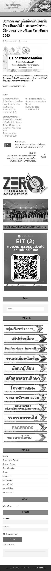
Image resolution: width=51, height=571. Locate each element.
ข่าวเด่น (5, 472)
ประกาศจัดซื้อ (7, 480)
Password (6, 526)
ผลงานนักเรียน (8, 488)
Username (6, 519)
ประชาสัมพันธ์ (8, 484)
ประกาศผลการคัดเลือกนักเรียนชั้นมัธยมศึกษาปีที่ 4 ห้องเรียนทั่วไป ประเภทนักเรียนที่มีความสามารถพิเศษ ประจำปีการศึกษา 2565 (12, 124)
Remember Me (11, 534)
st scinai (24, 41)
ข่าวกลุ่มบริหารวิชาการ (10, 460)
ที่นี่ (24, 86)
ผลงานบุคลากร (8, 492)
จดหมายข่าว (7, 476)
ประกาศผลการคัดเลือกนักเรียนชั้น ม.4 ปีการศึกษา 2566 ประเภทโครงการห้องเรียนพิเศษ (13, 103)
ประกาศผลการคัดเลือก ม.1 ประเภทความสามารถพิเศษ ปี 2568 (36, 101)
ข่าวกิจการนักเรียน (9, 464)
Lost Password (8, 544)
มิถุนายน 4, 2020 (11, 41)
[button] (48, 14)
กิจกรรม (5, 456)
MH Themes (40, 568)
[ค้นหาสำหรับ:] (25, 308)
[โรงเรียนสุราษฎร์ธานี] (25, 10)
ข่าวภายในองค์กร (9, 468)
